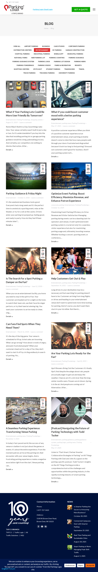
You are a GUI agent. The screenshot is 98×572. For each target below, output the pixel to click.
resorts (78, 65)
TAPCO (9, 532)
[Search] (67, 9)
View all (17, 46)
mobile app (58, 54)
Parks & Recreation (63, 65)
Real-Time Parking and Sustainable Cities (82, 536)
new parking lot (38, 58)
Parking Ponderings (25, 65)
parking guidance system (23, 61)
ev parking (57, 50)
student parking (53, 69)
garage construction (75, 50)
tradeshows (69, 69)
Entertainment (42, 50)
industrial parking (42, 54)
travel (81, 69)
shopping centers (21, 69)
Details (8, 150)
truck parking (29, 73)
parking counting (57, 58)
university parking (67, 73)
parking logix (44, 61)
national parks (20, 58)
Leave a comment (25, 122)
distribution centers (23, 50)
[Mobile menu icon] (94, 9)
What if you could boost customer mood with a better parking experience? (69, 115)
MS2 (22, 535)
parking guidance (76, 58)
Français (11, 568)
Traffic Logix (19, 532)
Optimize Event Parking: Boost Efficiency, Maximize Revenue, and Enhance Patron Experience (70, 197)
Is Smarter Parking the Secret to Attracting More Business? (82, 510)
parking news (80, 61)
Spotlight (37, 69)
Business (46, 46)
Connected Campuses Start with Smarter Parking (82, 524)
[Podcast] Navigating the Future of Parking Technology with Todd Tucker (70, 432)
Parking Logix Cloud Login (43, 9)
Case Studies (59, 46)
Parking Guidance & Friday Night (23, 193)
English (5, 568)
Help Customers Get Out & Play (68, 278)
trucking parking (47, 73)
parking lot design (62, 61)
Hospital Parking (22, 54)
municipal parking (75, 54)
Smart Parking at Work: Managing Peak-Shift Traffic (82, 549)
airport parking (31, 46)
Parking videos (44, 65)
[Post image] (69, 507)
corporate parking (76, 46)
